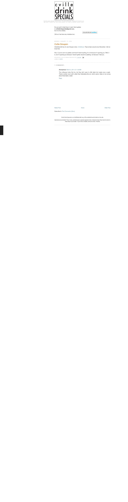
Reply (60, 78)
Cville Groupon (61, 44)
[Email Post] (82, 57)
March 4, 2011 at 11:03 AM (74, 69)
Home (82, 108)
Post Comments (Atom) (68, 111)
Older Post (107, 108)
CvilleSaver (81, 47)
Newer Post (57, 108)
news (61, 59)
